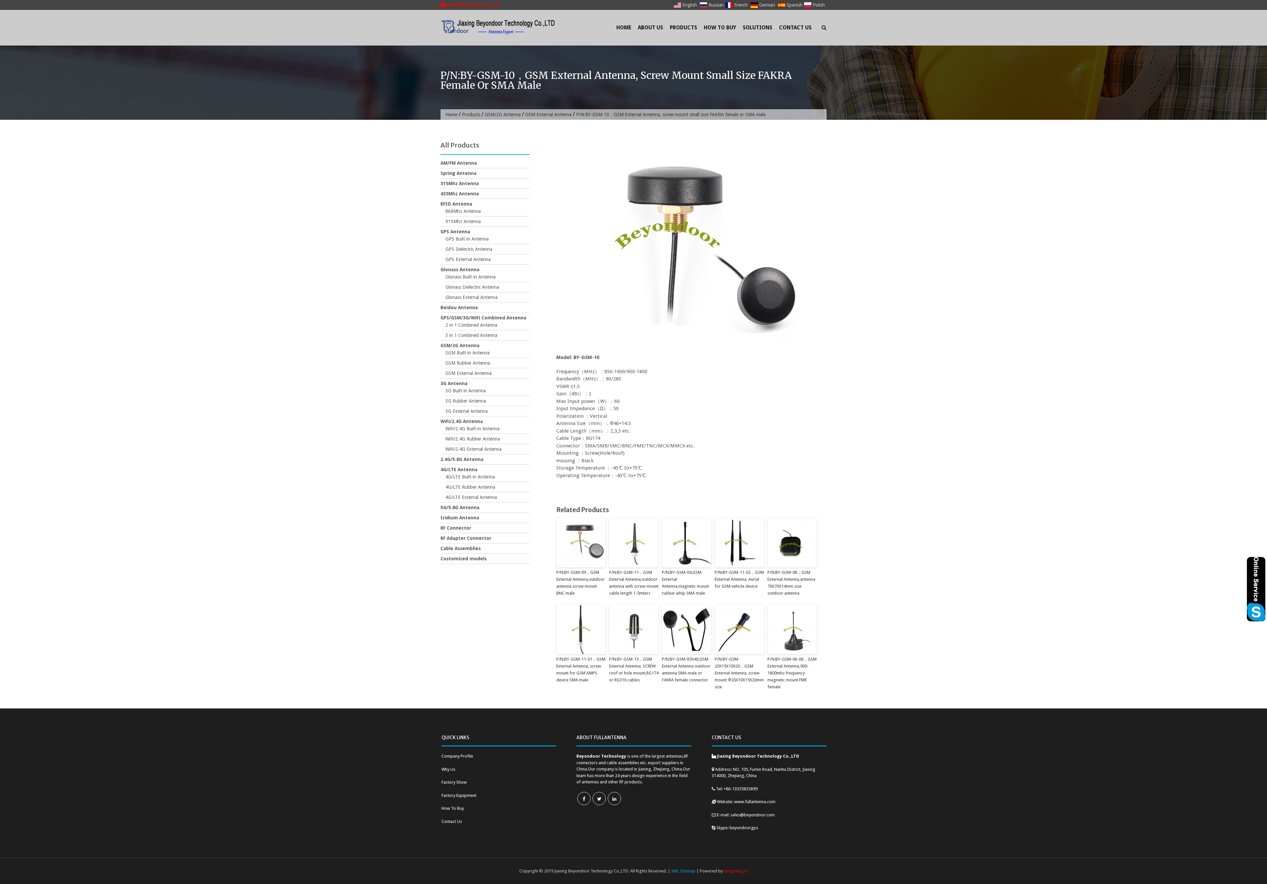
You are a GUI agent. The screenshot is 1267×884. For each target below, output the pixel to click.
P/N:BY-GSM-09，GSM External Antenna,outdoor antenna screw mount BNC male (580, 582)
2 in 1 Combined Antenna (471, 325)
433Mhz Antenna (459, 193)
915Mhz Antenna (463, 221)
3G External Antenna (466, 411)
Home (623, 27)
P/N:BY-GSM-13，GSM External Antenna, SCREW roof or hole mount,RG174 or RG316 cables (634, 669)
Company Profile (457, 756)
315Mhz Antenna (459, 183)
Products (683, 27)
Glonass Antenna (459, 269)
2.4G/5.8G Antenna (461, 459)
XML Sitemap (683, 870)
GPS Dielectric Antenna (468, 249)
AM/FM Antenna (458, 163)
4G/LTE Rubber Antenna (470, 487)
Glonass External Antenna (471, 297)
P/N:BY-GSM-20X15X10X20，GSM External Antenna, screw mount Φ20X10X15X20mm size (739, 673)
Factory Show (454, 782)
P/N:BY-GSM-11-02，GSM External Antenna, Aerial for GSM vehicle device (739, 579)
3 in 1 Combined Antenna (471, 335)
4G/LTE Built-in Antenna (470, 476)
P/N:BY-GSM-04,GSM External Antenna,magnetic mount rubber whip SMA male (685, 582)
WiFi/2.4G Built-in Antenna (472, 428)
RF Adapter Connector (465, 538)
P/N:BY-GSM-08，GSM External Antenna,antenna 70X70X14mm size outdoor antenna (791, 582)
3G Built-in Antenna (465, 390)
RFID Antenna (456, 204)
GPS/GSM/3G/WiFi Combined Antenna (483, 317)
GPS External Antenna (468, 259)
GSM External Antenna (548, 114)
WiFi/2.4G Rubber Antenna (472, 439)
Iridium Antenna (459, 517)
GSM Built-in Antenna (467, 352)
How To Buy (720, 27)
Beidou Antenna (459, 307)
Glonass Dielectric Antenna (472, 287)
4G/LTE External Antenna (471, 497)
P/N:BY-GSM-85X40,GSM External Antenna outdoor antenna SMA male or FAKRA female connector (686, 669)
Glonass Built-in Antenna (470, 276)
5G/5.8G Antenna (459, 507)
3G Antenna (454, 383)
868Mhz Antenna (463, 211)
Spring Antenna (458, 173)
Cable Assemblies (460, 548)
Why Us (448, 769)
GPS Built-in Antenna (467, 239)
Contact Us (795, 27)
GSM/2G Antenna (503, 114)
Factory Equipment (458, 795)
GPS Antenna (455, 231)
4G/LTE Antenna (458, 469)
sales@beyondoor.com (473, 5)
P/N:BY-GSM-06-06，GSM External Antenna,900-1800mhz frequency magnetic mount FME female (792, 673)
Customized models (463, 558)
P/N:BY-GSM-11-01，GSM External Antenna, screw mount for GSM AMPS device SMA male (580, 669)
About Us (650, 27)
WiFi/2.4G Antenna (461, 421)
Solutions (757, 27)
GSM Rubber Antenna (467, 363)
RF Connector (455, 528)
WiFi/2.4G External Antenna (473, 449)
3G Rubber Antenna (465, 401)
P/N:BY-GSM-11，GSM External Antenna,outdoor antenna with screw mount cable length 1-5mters (634, 582)
